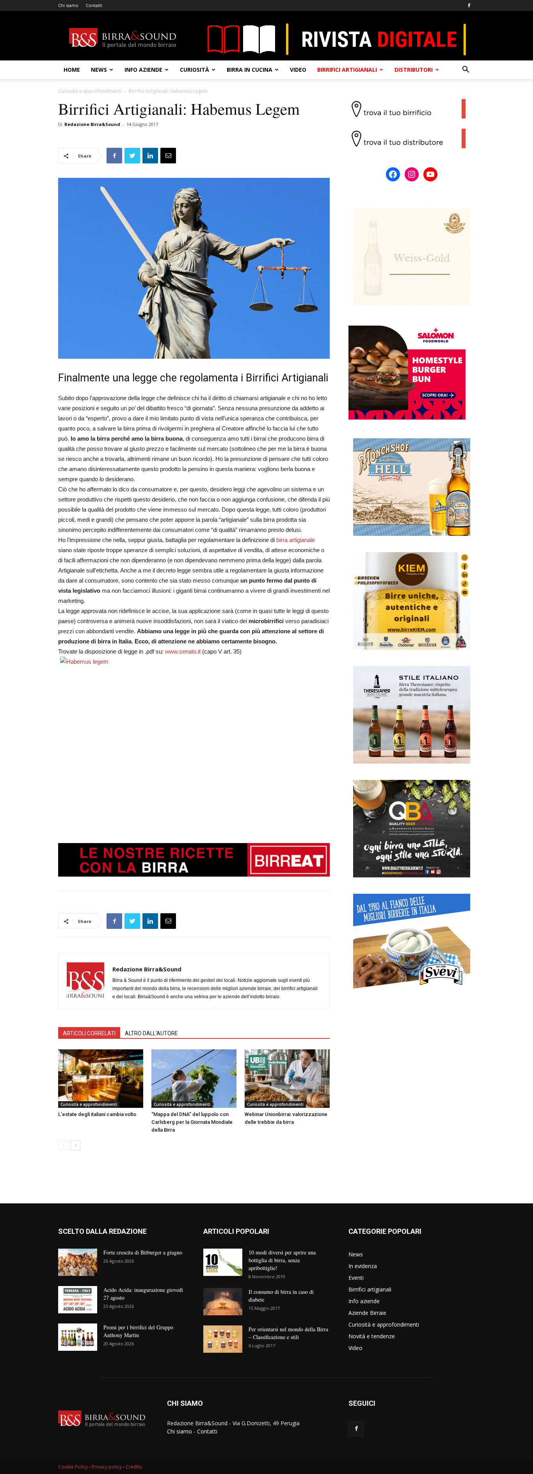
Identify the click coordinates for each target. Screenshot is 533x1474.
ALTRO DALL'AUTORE (151, 1033)
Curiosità (194, 69)
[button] (465, 70)
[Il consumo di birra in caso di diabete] (222, 1301)
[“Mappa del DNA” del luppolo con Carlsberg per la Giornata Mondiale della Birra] (193, 1078)
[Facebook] (469, 5)
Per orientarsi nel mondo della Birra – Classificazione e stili (288, 1333)
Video (298, 69)
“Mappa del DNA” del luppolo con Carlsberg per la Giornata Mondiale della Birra (192, 1122)
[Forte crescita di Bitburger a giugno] (77, 1262)
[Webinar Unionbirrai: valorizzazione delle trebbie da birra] (287, 1078)
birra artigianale (295, 540)
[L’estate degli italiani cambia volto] (100, 1078)
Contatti (94, 5)
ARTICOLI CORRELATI (89, 1033)
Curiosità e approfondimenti (89, 91)
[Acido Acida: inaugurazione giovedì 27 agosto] (77, 1299)
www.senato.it (183, 651)
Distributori (413, 69)
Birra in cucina (249, 69)
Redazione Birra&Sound (92, 124)
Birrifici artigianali (347, 69)
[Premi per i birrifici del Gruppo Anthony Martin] (77, 1337)
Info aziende (143, 69)
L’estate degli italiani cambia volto (97, 1114)
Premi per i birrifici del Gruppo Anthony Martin (138, 1331)
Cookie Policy (73, 1466)
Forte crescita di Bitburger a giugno (142, 1252)
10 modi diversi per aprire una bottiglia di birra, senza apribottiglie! (282, 1260)
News (99, 69)
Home (72, 69)
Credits (134, 1466)
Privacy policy (107, 1466)
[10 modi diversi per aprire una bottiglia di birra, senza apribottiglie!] (222, 1262)
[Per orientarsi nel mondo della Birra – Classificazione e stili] (222, 1339)
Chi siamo (68, 5)
